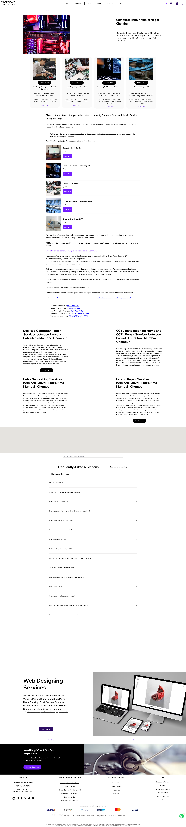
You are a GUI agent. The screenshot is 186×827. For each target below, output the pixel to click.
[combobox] (93, 456)
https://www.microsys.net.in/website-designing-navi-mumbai (47, 712)
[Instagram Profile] (25, 798)
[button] (121, 3)
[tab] (60, 474)
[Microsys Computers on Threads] (17, 798)
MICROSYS (8, 2)
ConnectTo (121, 816)
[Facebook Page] (21, 798)
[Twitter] (29, 798)
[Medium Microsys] (13, 798)
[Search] (181, 3)
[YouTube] (32, 798)
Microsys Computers (96, 816)
